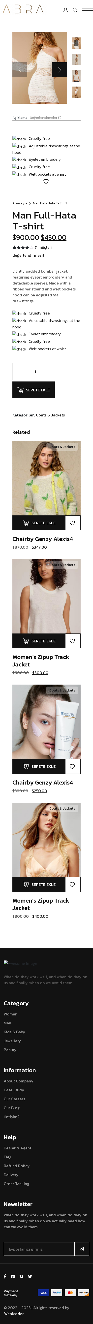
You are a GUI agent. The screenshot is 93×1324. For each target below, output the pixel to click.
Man (7, 1023)
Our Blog (12, 1108)
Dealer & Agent (17, 1148)
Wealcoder (14, 1314)
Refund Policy (17, 1166)
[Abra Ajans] (23, 9)
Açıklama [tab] (19, 118)
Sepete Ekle (38, 390)
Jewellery (12, 1041)
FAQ (7, 1157)
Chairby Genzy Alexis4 (42, 539)
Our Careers (14, 1099)
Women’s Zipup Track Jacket (40, 661)
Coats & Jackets (50, 415)
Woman (10, 1014)
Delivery (11, 1175)
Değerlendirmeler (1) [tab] (45, 118)
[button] (59, 69)
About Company (18, 1081)
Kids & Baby (14, 1032)
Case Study (14, 1090)
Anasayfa (19, 203)
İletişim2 (12, 1117)
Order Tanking (16, 1184)
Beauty (10, 1050)
